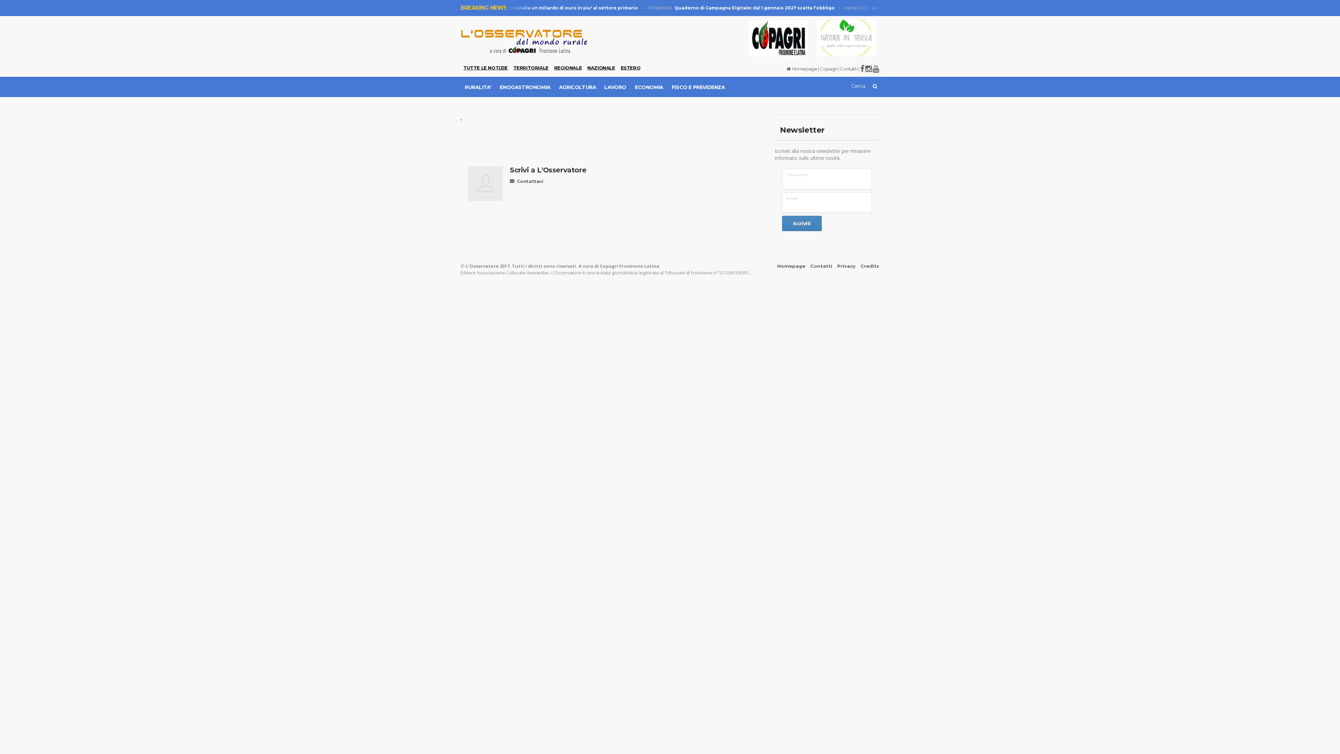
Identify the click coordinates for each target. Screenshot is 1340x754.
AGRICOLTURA (577, 87)
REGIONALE (568, 68)
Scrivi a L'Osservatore (548, 170)
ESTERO (631, 68)
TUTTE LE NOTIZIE (485, 68)
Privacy (846, 266)
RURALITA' (478, 87)
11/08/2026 (530, 7)
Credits (870, 266)
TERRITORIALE (531, 68)
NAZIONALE (601, 68)
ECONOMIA (649, 87)
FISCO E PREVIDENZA (698, 87)
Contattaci (530, 181)
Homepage (804, 69)
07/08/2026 (733, 7)
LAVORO (615, 87)
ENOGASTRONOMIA (525, 87)
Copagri (828, 69)
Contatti (848, 69)
